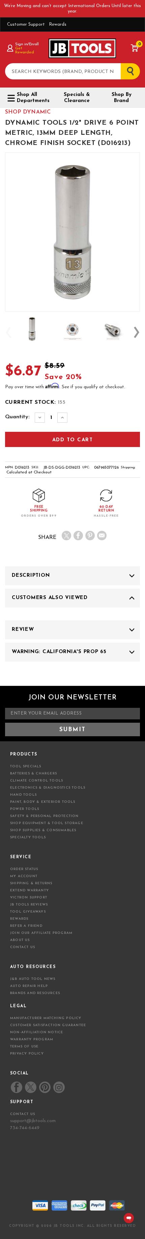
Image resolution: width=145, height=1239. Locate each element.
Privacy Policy (27, 1054)
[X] (66, 535)
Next (136, 332)
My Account (23, 876)
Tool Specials (25, 766)
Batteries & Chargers (33, 773)
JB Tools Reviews (29, 905)
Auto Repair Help (29, 986)
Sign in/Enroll (26, 44)
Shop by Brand (122, 97)
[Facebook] (78, 535)
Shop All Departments (33, 97)
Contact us (22, 1114)
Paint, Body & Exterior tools (43, 802)
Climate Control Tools (36, 781)
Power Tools (24, 809)
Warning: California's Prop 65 (59, 651)
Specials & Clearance (77, 97)
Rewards (57, 24)
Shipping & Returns (31, 883)
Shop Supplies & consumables (43, 830)
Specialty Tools (28, 837)
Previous (8, 332)
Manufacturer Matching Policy (46, 1018)
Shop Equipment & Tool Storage (46, 823)
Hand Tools (23, 795)
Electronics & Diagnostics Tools (47, 788)
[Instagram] (58, 1087)
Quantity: (17, 417)
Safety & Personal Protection (44, 816)
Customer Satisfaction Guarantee (48, 1025)
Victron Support (28, 897)
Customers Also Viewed (50, 597)
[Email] (102, 535)
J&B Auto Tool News (33, 979)
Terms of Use (24, 1046)
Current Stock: (35, 402)
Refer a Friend (26, 926)
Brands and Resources (35, 993)
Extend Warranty (29, 890)
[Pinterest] (90, 535)
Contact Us (22, 947)
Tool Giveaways (28, 912)
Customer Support (26, 24)
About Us (20, 940)
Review (23, 629)
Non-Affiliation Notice (36, 1032)
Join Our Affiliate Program (41, 933)
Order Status (24, 869)
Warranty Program (31, 1039)
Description (31, 575)
